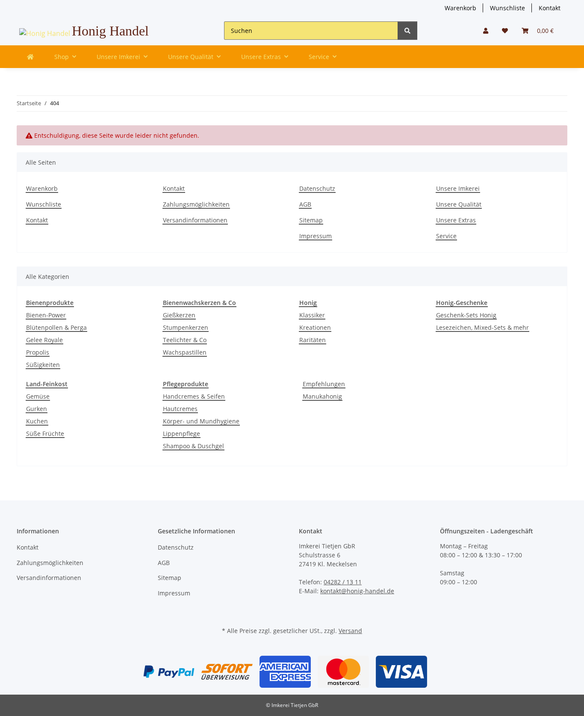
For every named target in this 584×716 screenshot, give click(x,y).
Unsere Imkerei (458, 188)
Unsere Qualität (458, 204)
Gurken (36, 409)
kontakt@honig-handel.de (357, 591)
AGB (305, 204)
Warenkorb (460, 8)
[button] (485, 30)
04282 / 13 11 (343, 582)
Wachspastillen (184, 352)
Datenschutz (317, 188)
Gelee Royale (44, 340)
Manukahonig (322, 396)
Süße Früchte (45, 433)
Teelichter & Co (184, 340)
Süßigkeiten (43, 365)
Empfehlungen (324, 384)
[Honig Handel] (30, 56)
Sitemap (311, 220)
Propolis (37, 352)
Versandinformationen (195, 220)
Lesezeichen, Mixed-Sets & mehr (482, 327)
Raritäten (312, 340)
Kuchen (37, 421)
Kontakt (549, 8)
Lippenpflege (181, 433)
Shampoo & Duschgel (193, 446)
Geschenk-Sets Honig (466, 315)
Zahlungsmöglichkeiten (196, 204)
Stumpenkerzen (185, 327)
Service (446, 236)
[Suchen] (407, 30)
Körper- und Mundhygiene (201, 421)
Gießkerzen (179, 315)
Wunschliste (507, 8)
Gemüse (38, 396)
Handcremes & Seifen (194, 396)
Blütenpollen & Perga (56, 327)
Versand (350, 631)
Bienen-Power (46, 315)
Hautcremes (180, 409)
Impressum (315, 236)
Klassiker (312, 315)
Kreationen (315, 327)
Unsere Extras (456, 220)
